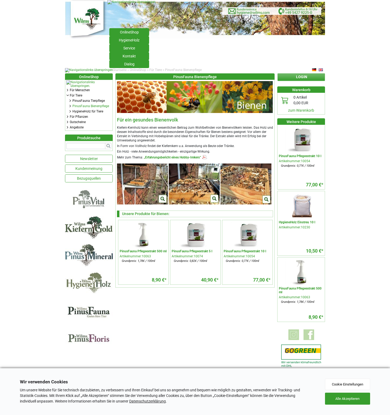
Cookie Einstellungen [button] (347, 384)
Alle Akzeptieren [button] (347, 399)
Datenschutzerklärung (147, 401)
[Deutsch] (314, 70)
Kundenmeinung (88, 168)
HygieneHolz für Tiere (87, 111)
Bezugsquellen (89, 178)
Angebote (77, 127)
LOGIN (301, 77)
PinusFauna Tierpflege (88, 101)
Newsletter (89, 159)
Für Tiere (155, 70)
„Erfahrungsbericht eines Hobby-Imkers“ (172, 157)
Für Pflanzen (79, 117)
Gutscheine (78, 122)
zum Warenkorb (301, 110)
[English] (321, 70)
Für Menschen (80, 90)
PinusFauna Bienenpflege (90, 106)
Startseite (120, 70)
